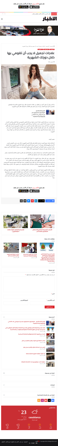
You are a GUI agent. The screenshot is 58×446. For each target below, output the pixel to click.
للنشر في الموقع (15, 441)
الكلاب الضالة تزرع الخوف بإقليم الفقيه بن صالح (13, 255)
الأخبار (36, 441)
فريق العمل (8, 441)
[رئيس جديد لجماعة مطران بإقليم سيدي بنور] (50, 349)
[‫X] (49, 400)
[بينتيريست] (32, 200)
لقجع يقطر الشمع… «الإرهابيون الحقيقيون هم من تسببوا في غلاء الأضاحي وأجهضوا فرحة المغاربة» (38, 114)
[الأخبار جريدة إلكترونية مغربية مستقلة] (50, 19)
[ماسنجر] (28, 200)
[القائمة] (2, 19)
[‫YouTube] (45, 400)
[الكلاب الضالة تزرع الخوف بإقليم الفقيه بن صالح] (11, 248)
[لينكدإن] (35, 200)
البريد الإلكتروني (51, 300)
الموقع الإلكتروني (24, 300)
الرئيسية (52, 46)
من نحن (21, 441)
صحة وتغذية (46, 49)
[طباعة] (21, 200)
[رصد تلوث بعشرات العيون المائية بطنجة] (50, 356)
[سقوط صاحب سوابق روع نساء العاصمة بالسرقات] (50, 364)
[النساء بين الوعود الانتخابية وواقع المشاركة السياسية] (29, 248)
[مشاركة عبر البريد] (25, 200)
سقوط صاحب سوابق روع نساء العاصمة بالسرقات (33, 362)
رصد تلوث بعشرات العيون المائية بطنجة (35, 354)
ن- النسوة (40, 49)
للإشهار (3, 441)
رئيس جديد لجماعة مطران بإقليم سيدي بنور (34, 347)
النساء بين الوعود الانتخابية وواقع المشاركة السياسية (30, 255)
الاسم (53, 293)
